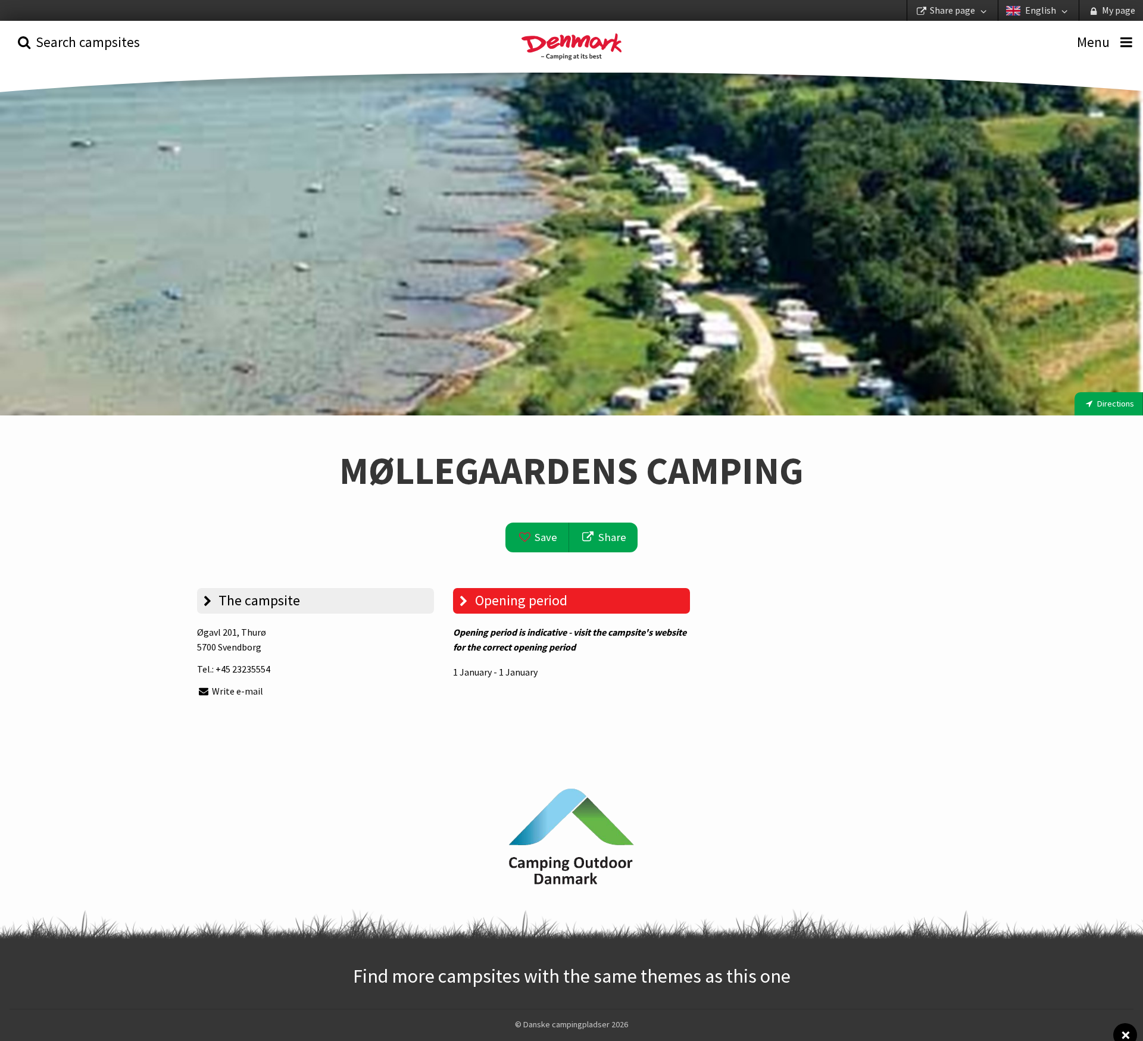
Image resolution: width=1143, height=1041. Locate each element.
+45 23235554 (243, 669)
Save (544, 537)
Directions (1114, 403)
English (1040, 10)
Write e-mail (236, 691)
